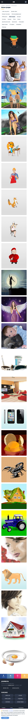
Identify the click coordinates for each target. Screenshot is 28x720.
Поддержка (20, 698)
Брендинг (19, 16)
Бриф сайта (6, 687)
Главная (3, 707)
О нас (11, 707)
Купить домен (7, 698)
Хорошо (5, 717)
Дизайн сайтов (14, 11)
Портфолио (21, 707)
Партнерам (8, 701)
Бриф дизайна (16, 687)
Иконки (19, 19)
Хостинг (20, 695)
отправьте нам (11, 685)
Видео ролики (5, 24)
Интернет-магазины (6, 14)
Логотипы (4, 19)
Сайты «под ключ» (5, 11)
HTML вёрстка (4, 16)
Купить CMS (7, 695)
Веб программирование (16, 14)
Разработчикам (20, 701)
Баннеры (9, 19)
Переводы (4, 27)
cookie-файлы (10, 710)
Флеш (14, 19)
